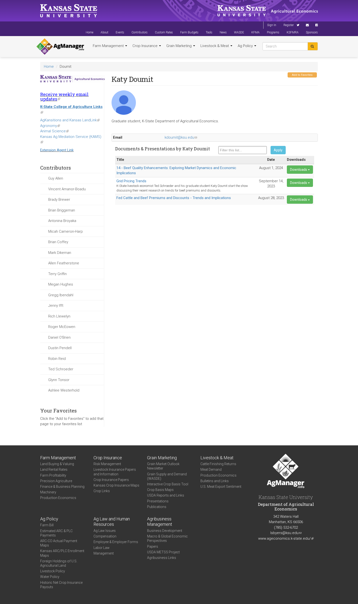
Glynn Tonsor (58, 380)
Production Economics (58, 498)
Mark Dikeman (59, 252)
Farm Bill (47, 525)
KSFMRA (293, 32)
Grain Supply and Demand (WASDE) (167, 476)
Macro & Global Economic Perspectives (167, 538)
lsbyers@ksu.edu (285, 533)
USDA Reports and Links (165, 495)
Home (89, 32)
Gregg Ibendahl (60, 295)
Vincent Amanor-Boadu (67, 189)
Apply (278, 150)
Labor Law (102, 548)
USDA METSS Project (163, 552)
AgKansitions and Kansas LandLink (70, 120)
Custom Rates (164, 32)
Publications (156, 507)
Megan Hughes (60, 284)
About (104, 32)
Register (288, 25)
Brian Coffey (58, 242)
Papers (152, 546)
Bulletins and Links (214, 481)
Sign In (271, 25)
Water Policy (49, 577)
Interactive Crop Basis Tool (167, 484)
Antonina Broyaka (62, 221)
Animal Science (54, 131)
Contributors (140, 32)
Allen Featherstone (63, 263)
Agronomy (50, 126)
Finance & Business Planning (62, 487)
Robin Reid (57, 358)
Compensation (105, 536)
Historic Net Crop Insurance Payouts (61, 585)
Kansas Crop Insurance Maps (116, 485)
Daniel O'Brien (59, 337)
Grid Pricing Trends (131, 181)
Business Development (164, 531)
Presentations (158, 501)
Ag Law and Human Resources (112, 521)
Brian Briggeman (61, 210)
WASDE (239, 32)
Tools (209, 32)
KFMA (255, 32)
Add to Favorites (302, 75)
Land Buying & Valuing (57, 464)
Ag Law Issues (105, 531)
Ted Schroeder (60, 369)
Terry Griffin (57, 274)
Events (120, 32)
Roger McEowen (61, 327)
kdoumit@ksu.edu (181, 137)
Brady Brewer (59, 199)
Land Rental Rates (53, 469)
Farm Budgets (189, 32)
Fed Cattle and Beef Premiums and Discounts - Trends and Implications (173, 198)
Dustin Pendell (60, 348)
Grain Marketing (179, 46)
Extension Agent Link (57, 150)
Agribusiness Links (161, 558)
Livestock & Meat (215, 46)
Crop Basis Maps (160, 490)
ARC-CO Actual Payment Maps (58, 543)
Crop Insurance (145, 46)
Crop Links (102, 491)
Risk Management (107, 464)
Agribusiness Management (159, 521)
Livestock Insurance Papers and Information (115, 472)
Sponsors (312, 32)
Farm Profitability (53, 475)
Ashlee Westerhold (63, 390)
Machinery (48, 492)
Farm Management (109, 46)
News (223, 32)
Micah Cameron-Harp (65, 231)
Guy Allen (55, 178)
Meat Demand (211, 469)
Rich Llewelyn (59, 316)
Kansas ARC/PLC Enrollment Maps (62, 553)
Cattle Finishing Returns (218, 464)
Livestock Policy (52, 571)
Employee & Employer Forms (116, 542)
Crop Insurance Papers (111, 480)
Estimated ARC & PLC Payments (56, 533)
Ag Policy (246, 46)
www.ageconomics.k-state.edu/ (286, 538)
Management (104, 553)
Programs (273, 32)
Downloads (299, 170)
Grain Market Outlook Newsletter (163, 466)
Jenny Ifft (55, 305)
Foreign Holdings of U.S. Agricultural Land (58, 563)
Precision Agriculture (56, 481)
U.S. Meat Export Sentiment (220, 487)
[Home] (60, 46)
